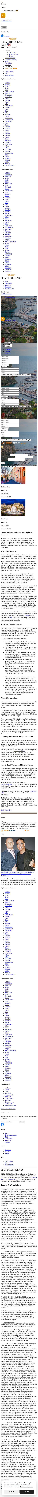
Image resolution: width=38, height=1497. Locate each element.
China (6, 86)
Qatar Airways (9, 1102)
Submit (22, 1122)
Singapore (8, 232)
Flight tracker (9, 1161)
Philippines (8, 121)
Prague (7, 245)
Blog (6, 61)
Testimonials (8, 1138)
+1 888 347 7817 (6, 294)
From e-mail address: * (8, 457)
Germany (7, 114)
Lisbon (7, 257)
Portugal (7, 137)
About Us (8, 65)
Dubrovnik (8, 269)
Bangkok (7, 194)
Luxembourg (9, 153)
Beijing (7, 178)
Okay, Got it (5, 1480)
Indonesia (8, 141)
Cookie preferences (26, 1486)
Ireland (7, 130)
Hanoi (6, 247)
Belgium (7, 84)
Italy (6, 112)
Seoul (6, 192)
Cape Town (8, 225)
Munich (7, 185)
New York (8, 187)
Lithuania (8, 142)
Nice (6, 248)
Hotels (11, 56)
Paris (6, 204)
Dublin (7, 262)
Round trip (8, 349)
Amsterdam (8, 175)
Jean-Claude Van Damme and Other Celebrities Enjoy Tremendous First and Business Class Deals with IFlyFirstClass (17, 873)
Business (7, 1151)
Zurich (7, 196)
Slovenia (7, 151)
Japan (6, 90)
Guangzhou (8, 236)
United (7, 1089)
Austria (7, 162)
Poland (7, 146)
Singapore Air (9, 1095)
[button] (4, 27)
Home (6, 1133)
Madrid (7, 213)
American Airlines (10, 1105)
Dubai (6, 182)
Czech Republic (10, 165)
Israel (6, 155)
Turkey (7, 102)
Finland (7, 156)
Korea (6, 125)
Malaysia (7, 93)
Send (3, 463)
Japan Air (8, 1097)
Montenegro (8, 144)
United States (9, 105)
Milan (6, 218)
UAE (6, 148)
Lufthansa (8, 1088)
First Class (12, 52)
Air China (8, 1100)
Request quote (9, 1164)
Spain (6, 109)
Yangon (7, 240)
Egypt (6, 88)
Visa (6, 73)
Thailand (7, 100)
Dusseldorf (8, 229)
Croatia (7, 139)
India (6, 123)
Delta (6, 1091)
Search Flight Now (7, 374)
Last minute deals (10, 58)
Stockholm (8, 271)
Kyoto (7, 243)
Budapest (7, 259)
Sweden (7, 126)
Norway (7, 135)
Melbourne (8, 220)
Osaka (7, 189)
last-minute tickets (19, 751)
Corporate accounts (11, 59)
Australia (7, 83)
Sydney (7, 201)
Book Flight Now (6, 810)
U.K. (6, 104)
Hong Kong (8, 183)
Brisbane (7, 234)
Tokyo (7, 206)
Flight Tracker (9, 71)
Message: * (4, 461)
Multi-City (8, 353)
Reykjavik (8, 264)
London (7, 208)
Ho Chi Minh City (10, 241)
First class (8, 1150)
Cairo (6, 224)
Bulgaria (7, 160)
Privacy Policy (12, 1179)
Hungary (7, 163)
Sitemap (7, 1142)
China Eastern (9, 1098)
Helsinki (7, 250)
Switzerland (8, 97)
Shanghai (7, 197)
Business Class (13, 54)
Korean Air (8, 1104)
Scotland (7, 128)
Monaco (7, 133)
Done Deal (10, 68)
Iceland (7, 132)
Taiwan (7, 98)
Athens (7, 266)
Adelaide (7, 173)
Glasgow (7, 252)
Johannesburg (9, 227)
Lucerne (7, 255)
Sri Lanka (8, 149)
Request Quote (9, 75)
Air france (8, 1093)
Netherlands (8, 95)
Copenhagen (8, 215)
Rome (6, 199)
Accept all (26, 1491)
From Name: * (5, 455)
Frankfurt (7, 210)
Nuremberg (8, 254)
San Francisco (9, 190)
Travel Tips (8, 63)
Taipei (6, 217)
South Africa (8, 118)
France (7, 116)
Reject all (11, 1491)
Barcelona (8, 211)
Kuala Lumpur (9, 91)
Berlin (6, 180)
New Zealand (9, 119)
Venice (7, 222)
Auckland (8, 176)
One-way (7, 351)
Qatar (6, 111)
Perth (6, 203)
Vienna (7, 261)
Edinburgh (8, 268)
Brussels (7, 231)
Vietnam (7, 107)
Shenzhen (8, 238)
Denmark (7, 158)
